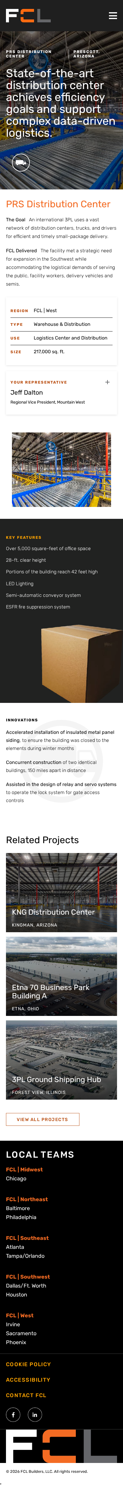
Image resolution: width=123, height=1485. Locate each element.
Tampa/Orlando (25, 1256)
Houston (16, 1294)
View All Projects (42, 1119)
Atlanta (15, 1247)
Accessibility (28, 1380)
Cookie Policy (28, 1364)
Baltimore (18, 1208)
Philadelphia (21, 1217)
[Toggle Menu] (113, 15)
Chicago (16, 1178)
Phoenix (16, 1342)
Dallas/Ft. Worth (26, 1285)
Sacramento (21, 1333)
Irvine (13, 1324)
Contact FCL (26, 1395)
